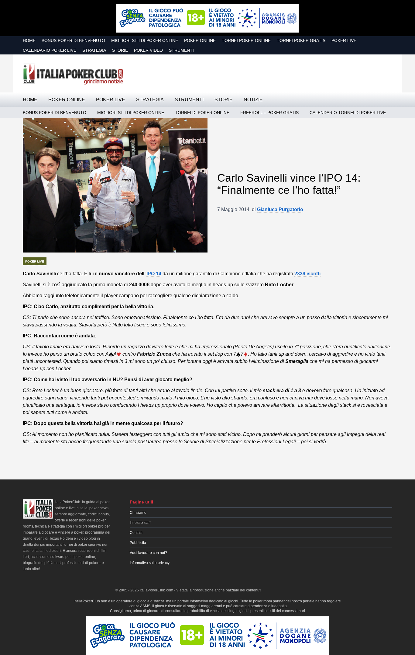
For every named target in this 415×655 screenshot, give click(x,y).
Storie (120, 50)
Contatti (136, 533)
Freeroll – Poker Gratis (269, 112)
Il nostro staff (140, 523)
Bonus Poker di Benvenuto (73, 40)
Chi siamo (138, 512)
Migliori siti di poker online (144, 40)
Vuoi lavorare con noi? (148, 553)
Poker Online (200, 40)
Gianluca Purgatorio (280, 209)
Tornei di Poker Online (202, 112)
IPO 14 (153, 273)
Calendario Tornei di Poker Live (348, 112)
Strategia (94, 50)
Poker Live (343, 40)
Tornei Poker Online (246, 40)
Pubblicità (138, 543)
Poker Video (148, 50)
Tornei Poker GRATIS (301, 40)
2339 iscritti (307, 273)
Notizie (253, 99)
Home (29, 40)
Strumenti (181, 50)
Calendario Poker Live (49, 50)
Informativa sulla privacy (150, 563)
